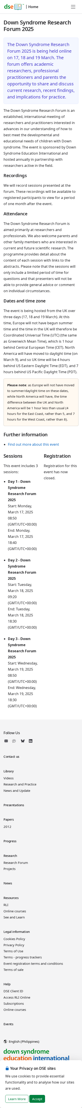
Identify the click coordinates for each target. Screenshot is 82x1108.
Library (8, 771)
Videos (8, 778)
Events (8, 1024)
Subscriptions (13, 1003)
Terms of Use (13, 951)
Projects (9, 868)
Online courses (14, 911)
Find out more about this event (33, 444)
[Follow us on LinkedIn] (30, 741)
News (7, 883)
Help (6, 984)
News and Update (16, 790)
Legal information (16, 931)
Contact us (11, 756)
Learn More (17, 1099)
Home (33, 6)
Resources (10, 898)
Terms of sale (13, 969)
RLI (5, 905)
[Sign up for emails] (6, 741)
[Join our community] (14, 741)
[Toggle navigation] (73, 6)
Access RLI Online (16, 997)
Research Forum (15, 862)
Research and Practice (19, 784)
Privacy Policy (13, 945)
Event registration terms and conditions (33, 963)
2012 (7, 826)
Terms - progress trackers (22, 957)
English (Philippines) (23, 1041)
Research (10, 855)
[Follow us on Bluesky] (22, 741)
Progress (9, 841)
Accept (37, 1099)
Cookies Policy (14, 939)
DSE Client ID (13, 991)
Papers (8, 819)
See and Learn (14, 917)
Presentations (13, 805)
